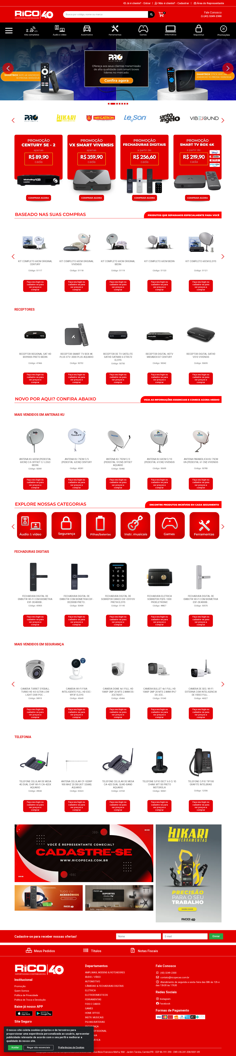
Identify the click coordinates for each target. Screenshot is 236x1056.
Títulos (95, 951)
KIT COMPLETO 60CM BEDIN (159, 261)
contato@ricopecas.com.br (174, 977)
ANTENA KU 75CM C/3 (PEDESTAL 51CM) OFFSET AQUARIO (118, 462)
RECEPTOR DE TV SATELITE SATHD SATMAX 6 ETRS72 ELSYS (118, 356)
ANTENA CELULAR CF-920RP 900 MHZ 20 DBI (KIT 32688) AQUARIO (76, 784)
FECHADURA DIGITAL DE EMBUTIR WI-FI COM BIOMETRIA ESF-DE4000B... (35, 599)
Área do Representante (210, 3)
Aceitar (15, 1047)
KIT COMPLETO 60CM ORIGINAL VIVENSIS (77, 263)
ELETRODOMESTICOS (96, 995)
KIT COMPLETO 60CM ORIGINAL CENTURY (35, 263)
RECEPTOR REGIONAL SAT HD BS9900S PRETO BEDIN (35, 355)
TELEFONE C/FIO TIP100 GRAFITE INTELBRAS (201, 783)
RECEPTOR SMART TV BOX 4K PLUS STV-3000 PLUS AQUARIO (76, 355)
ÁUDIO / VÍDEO (93, 977)
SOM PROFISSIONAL (96, 1031)
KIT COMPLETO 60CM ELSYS (201, 261)
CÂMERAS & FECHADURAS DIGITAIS (104, 986)
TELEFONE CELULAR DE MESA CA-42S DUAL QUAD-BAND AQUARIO (118, 784)
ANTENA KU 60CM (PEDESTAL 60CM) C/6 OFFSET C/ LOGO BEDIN (35, 462)
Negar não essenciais (38, 1047)
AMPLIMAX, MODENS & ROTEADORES (105, 972)
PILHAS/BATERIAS (95, 1022)
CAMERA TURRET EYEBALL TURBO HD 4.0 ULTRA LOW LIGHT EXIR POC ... (35, 691)
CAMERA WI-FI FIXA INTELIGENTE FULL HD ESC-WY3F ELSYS (77, 691)
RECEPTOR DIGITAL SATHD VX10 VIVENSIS (201, 355)
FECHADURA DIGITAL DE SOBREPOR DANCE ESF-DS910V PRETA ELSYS (118, 599)
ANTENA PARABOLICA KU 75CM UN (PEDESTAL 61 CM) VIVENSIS (201, 461)
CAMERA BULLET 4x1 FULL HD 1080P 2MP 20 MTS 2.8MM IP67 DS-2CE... (159, 691)
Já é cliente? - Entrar (139, 3)
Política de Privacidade (26, 995)
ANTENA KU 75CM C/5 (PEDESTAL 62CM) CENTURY (76, 461)
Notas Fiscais (147, 951)
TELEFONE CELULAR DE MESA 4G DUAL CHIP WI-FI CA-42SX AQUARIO (35, 784)
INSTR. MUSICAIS (94, 1017)
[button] (108, 104)
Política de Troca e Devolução (30, 999)
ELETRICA (90, 990)
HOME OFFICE (92, 1013)
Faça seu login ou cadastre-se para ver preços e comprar (35, 286)
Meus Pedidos (44, 951)
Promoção (20, 986)
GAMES (89, 1008)
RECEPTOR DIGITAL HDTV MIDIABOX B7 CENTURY (159, 355)
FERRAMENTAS (93, 999)
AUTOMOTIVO (92, 981)
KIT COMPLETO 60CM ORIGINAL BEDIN (118, 263)
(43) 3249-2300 (213, 16)
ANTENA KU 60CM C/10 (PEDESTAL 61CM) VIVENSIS (159, 461)
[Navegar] (8, 68)
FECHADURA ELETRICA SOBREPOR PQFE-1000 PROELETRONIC (159, 599)
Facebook (165, 1003)
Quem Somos (21, 990)
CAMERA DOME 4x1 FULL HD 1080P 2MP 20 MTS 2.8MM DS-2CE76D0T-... (118, 691)
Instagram (165, 999)
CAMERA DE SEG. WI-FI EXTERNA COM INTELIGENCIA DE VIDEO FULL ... (201, 691)
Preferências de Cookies (71, 1047)
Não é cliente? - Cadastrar (173, 3)
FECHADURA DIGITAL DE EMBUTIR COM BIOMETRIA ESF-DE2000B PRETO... (76, 599)
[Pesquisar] (151, 14)
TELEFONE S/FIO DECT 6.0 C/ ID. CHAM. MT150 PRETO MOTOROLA (159, 784)
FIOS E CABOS (92, 1004)
